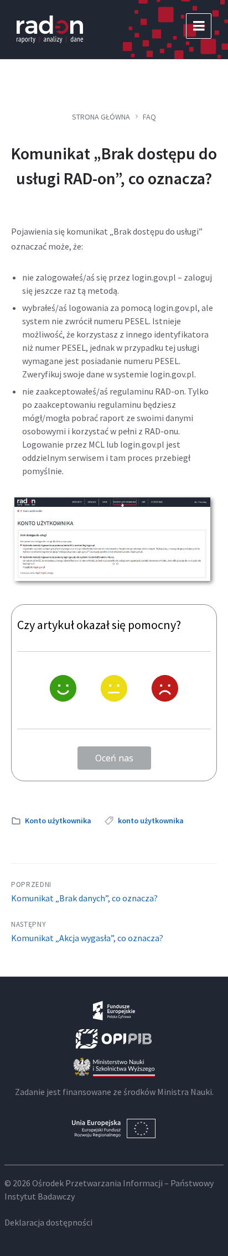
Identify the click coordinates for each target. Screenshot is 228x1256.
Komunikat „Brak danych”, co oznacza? (84, 898)
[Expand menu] (198, 26)
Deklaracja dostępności (48, 1222)
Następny (28, 924)
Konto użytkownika (58, 821)
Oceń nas (114, 758)
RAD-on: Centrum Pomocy (50, 29)
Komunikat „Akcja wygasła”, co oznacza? (87, 937)
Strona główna (101, 117)
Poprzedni (31, 884)
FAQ (149, 117)
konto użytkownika (151, 821)
